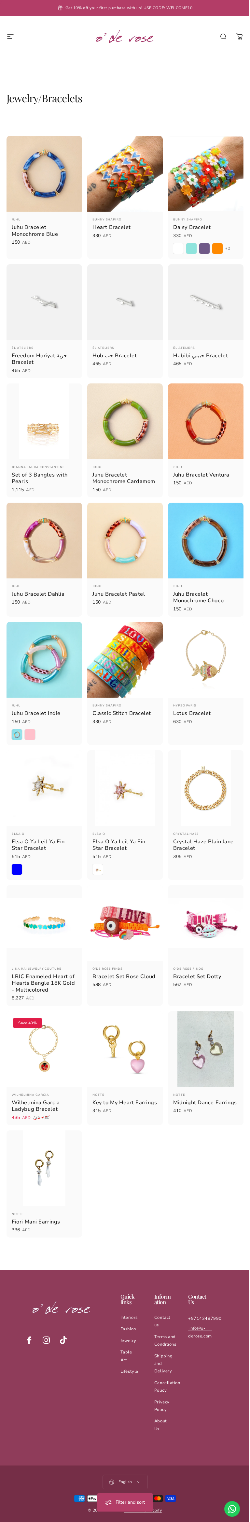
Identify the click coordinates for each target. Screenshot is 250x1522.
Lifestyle (129, 1357)
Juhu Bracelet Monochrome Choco (195, 591)
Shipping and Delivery (162, 1349)
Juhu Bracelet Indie (36, 705)
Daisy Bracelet (189, 225)
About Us (159, 1410)
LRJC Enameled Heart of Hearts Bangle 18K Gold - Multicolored (43, 971)
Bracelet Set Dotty (194, 965)
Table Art (126, 1341)
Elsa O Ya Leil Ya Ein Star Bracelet (38, 835)
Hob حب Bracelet (113, 352)
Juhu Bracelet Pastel (117, 587)
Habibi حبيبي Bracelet (197, 352)
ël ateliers (23, 345)
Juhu (16, 218)
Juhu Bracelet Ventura (198, 470)
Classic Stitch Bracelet (120, 705)
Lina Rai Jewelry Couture (37, 957)
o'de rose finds (106, 957)
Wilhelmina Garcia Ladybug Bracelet (36, 1093)
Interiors (128, 1303)
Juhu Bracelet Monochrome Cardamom (122, 473)
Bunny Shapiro (105, 218)
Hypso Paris (181, 697)
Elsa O (18, 824)
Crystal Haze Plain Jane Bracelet (200, 835)
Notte (97, 1082)
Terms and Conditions (164, 1326)
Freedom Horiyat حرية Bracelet (39, 355)
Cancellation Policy (166, 1372)
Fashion (128, 1314)
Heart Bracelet (110, 225)
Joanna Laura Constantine (38, 462)
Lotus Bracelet (189, 705)
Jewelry (128, 1326)
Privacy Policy (160, 1391)
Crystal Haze (183, 824)
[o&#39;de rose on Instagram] (46, 1325)
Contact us (161, 1306)
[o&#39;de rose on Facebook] (29, 1325)
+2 (224, 247)
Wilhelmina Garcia (30, 1082)
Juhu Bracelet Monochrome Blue (35, 229)
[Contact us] (227, 1509)
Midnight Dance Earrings (190, 1093)
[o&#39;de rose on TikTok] (63, 1325)
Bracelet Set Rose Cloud (122, 965)
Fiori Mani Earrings (36, 1207)
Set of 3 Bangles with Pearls (40, 473)
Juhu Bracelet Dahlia (38, 587)
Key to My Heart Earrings (111, 1093)
